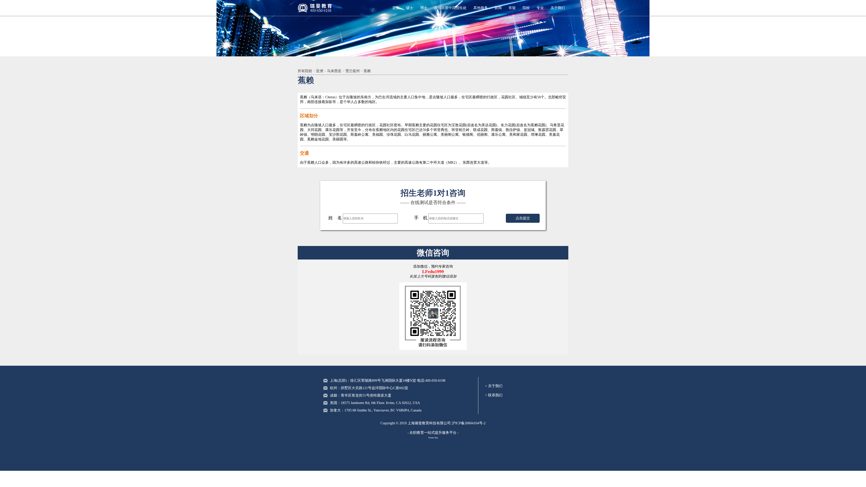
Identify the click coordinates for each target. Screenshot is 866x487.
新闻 (498, 8)
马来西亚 (334, 71)
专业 (540, 8)
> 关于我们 (493, 386)
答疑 (512, 8)
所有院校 (305, 71)
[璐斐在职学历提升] (316, 8)
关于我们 (557, 8)
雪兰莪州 (352, 71)
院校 (526, 8)
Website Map (433, 438)
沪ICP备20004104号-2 (469, 423)
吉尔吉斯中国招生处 (450, 8)
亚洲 (319, 71)
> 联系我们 (493, 395)
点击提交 (523, 218)
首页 (395, 8)
